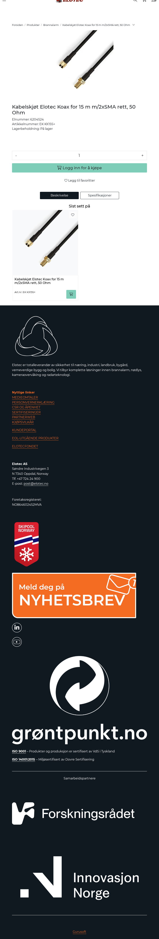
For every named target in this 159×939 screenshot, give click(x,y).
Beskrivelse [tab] (59, 195)
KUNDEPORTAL (24, 430)
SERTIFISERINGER (26, 412)
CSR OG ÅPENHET (26, 407)
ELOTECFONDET (25, 446)
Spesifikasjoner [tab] (99, 195)
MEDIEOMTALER (25, 397)
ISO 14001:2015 (23, 759)
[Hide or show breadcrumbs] (133, 25)
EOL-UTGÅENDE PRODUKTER (35, 438)
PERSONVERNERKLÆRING (33, 402)
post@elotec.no (36, 483)
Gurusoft (79, 932)
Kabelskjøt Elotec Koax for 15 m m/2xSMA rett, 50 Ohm (39, 281)
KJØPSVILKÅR (23, 422)
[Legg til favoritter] (73, 215)
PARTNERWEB (23, 417)
